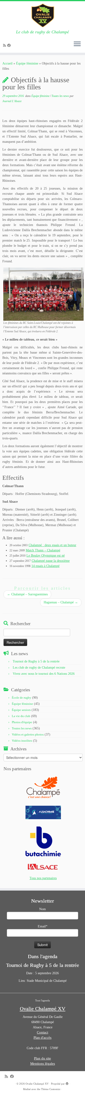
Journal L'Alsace (11, 101)
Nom (42, 909)
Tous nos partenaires (43, 878)
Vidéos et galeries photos (28, 734)
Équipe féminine (27, 63)
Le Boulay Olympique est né (45, 555)
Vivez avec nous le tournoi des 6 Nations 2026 (44, 673)
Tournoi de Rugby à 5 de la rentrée (36, 661)
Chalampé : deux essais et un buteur (52, 545)
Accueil (7, 63)
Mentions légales (42, 1063)
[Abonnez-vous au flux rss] (5, 45)
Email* (42, 926)
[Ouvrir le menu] (77, 44)
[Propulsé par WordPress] (67, 1083)
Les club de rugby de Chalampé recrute (39, 667)
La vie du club (21, 716)
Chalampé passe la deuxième (51, 561)
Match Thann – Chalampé (43, 550)
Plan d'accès (42, 1037)
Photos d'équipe (22, 722)
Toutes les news (60, 96)
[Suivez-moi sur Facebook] (9, 45)
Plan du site (42, 1058)
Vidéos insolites (22, 740)
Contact (42, 1032)
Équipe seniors (21, 710)
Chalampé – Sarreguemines (27, 594)
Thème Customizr (50, 1089)
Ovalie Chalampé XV (37, 1083)
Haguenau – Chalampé (61, 602)
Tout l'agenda (42, 1000)
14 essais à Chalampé (45, 566)
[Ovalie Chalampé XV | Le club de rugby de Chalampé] (42, 15)
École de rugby (21, 697)
